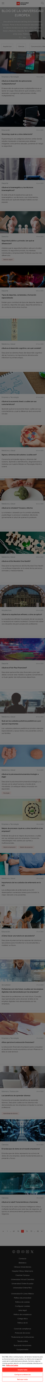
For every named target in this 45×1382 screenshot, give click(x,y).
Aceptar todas (22, 1369)
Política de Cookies (12, 1365)
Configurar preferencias (22, 1374)
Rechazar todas (22, 1379)
